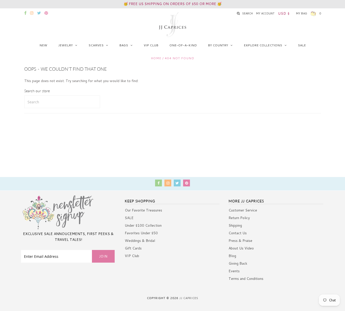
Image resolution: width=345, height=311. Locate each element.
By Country (218, 45)
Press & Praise (240, 240)
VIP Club (151, 45)
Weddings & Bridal (140, 240)
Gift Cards (133, 248)
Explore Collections (263, 45)
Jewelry (65, 45)
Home (156, 58)
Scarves (96, 45)
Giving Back (238, 263)
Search (247, 13)
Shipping (235, 225)
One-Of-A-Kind (183, 45)
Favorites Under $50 (141, 233)
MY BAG (308, 13)
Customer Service (243, 210)
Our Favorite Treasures (143, 210)
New (43, 45)
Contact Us (238, 233)
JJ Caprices (188, 298)
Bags (123, 45)
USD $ (284, 13)
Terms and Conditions (246, 278)
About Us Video (241, 248)
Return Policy (239, 217)
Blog (232, 255)
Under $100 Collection (143, 225)
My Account (265, 13)
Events (234, 271)
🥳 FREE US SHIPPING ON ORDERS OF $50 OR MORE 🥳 (172, 3)
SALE (302, 45)
